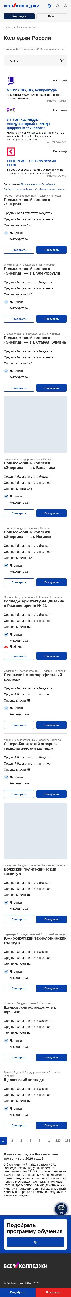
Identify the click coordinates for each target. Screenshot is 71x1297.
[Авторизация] (65, 6)
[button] (57, 6)
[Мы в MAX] (49, 6)
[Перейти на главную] (22, 6)
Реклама (58, 80)
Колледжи (19, 16)
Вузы (51, 16)
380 (58, 1140)
